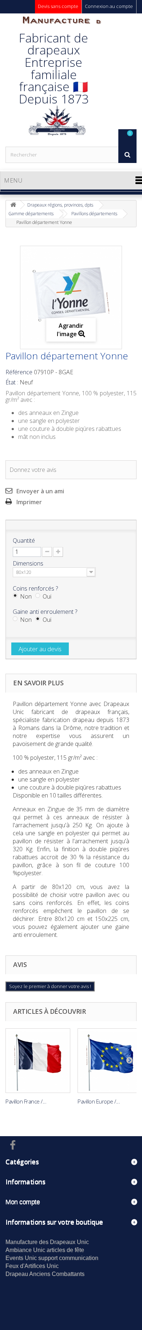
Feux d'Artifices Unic (32, 1266)
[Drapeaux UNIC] (56, 80)
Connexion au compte (109, 6)
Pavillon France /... (25, 1101)
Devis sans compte (58, 6)
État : (11, 382)
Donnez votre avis (32, 470)
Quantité (24, 540)
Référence (18, 372)
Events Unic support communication (51, 1258)
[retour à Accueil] (13, 204)
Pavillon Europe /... (99, 1101)
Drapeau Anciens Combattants (44, 1274)
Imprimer (29, 502)
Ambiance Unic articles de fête (44, 1250)
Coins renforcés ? (36, 588)
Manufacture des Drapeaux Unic (47, 1242)
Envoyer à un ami (40, 491)
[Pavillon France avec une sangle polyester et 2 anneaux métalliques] (37, 1060)
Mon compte (22, 1201)
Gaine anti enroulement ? (46, 612)
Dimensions (29, 563)
